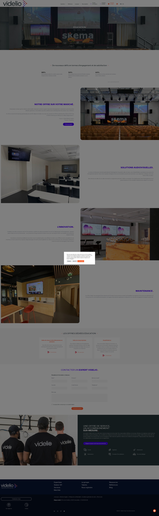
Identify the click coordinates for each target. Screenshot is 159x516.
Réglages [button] (69, 261)
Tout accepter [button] (80, 261)
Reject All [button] (74, 261)
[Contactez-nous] (154, 510)
